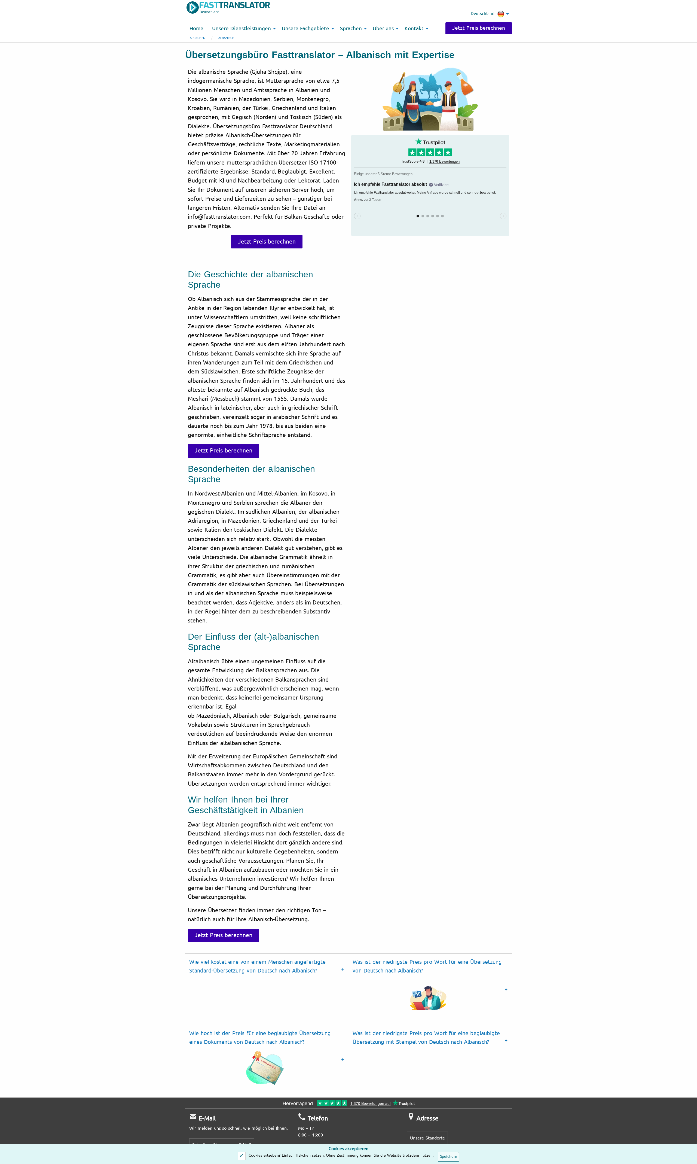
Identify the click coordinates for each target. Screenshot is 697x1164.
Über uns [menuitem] (383, 28)
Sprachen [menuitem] (351, 28)
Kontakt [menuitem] (414, 28)
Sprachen (197, 38)
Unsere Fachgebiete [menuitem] (305, 28)
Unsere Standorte (427, 1138)
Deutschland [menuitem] (482, 13)
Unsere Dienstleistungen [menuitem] (241, 28)
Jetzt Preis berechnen (478, 28)
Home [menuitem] (196, 28)
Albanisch (226, 38)
